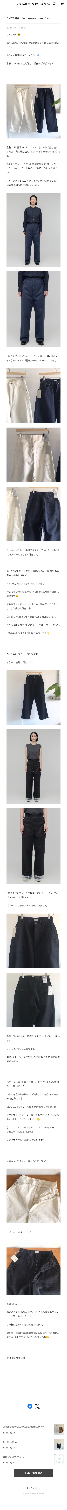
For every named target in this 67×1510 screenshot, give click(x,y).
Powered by (30, 1493)
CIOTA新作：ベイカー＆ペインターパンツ (28, 18)
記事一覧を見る (33, 1473)
